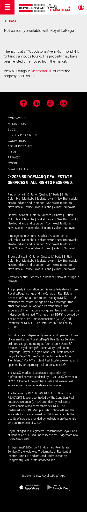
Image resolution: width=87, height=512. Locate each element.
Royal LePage (45, 8)
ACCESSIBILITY (18, 169)
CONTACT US (17, 118)
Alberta (55, 194)
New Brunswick (67, 198)
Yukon (58, 207)
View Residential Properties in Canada (31, 277)
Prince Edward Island (38, 207)
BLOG (12, 129)
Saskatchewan (45, 198)
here (34, 76)
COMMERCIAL (18, 141)
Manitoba (28, 198)
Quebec (43, 194)
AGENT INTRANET (20, 146)
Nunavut (69, 207)
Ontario (32, 194)
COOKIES (14, 163)
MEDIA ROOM (17, 124)
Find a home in (17, 194)
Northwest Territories (59, 203)
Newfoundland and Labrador (26, 203)
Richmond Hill (41, 71)
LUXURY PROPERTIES (22, 135)
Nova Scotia (15, 207)
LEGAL (12, 152)
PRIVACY (14, 157)
